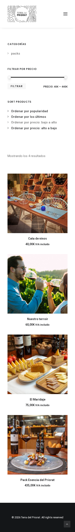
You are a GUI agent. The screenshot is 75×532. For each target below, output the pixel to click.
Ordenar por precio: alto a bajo (34, 128)
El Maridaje (37, 399)
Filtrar (17, 86)
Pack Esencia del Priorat (37, 480)
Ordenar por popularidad (29, 111)
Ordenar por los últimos (28, 117)
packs (15, 53)
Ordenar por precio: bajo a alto (34, 122)
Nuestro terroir (37, 319)
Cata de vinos (37, 238)
